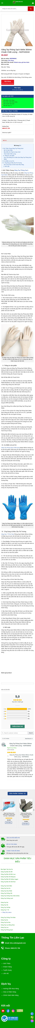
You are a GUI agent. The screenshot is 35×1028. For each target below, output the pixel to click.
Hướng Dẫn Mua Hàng (11, 988)
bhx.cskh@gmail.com (18, 943)
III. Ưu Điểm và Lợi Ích (8, 161)
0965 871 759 (6, 128)
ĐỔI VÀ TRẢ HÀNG (11, 844)
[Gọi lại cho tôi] (32, 1017)
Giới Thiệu (6, 963)
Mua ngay (17, 87)
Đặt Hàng (8, 81)
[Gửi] (31, 8)
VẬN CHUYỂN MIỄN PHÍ (13, 837)
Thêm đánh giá (17, 726)
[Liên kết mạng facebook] (32, 1020)
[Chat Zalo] (32, 1013)
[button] (2, 3)
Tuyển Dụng (7, 970)
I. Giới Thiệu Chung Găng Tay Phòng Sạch (12, 148)
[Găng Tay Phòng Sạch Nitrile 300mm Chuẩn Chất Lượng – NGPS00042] (8, 755)
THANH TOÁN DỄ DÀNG (13, 850)
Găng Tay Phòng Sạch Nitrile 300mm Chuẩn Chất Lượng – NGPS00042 (21, 755)
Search (31, 733)
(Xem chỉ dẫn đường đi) (8, 116)
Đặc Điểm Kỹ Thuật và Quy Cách (12, 152)
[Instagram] (13, 1010)
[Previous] (1, 813)
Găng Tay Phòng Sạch (21, 170)
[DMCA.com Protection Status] (20, 1010)
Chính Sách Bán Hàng (10, 995)
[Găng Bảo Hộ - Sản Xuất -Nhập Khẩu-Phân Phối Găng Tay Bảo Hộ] (17, 3)
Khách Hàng (7, 967)
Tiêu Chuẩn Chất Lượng (10, 154)
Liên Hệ (5, 973)
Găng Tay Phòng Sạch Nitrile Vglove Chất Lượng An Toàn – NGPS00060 (9, 814)
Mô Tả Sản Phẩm (8, 150)
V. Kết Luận (5, 166)
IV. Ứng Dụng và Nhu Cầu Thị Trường (12, 162)
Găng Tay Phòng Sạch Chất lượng (10, 447)
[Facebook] (8, 1010)
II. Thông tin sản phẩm (8, 155)
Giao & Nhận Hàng (9, 992)
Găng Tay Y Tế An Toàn (7, 534)
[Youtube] (3, 1010)
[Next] (34, 813)
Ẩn (20, 145)
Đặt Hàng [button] (8, 822)
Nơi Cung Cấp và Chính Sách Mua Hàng (14, 164)
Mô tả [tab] (4, 140)
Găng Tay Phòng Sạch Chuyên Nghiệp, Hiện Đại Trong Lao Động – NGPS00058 (26, 815)
